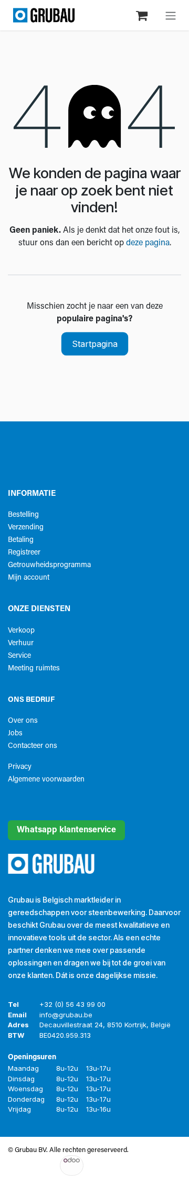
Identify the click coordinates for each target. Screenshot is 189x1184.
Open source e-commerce (143, 1165)
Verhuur (21, 643)
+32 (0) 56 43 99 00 (72, 1004)
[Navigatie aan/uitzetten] (170, 15)
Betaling (21, 540)
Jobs (15, 733)
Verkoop (21, 631)
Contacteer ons (32, 746)
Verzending (26, 527)
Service (19, 656)
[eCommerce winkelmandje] (143, 15)
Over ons (23, 721)
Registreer (24, 553)
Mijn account (28, 578)
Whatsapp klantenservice (66, 830)
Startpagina (95, 344)
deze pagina (148, 243)
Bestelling (23, 515)
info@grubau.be (65, 1015)
